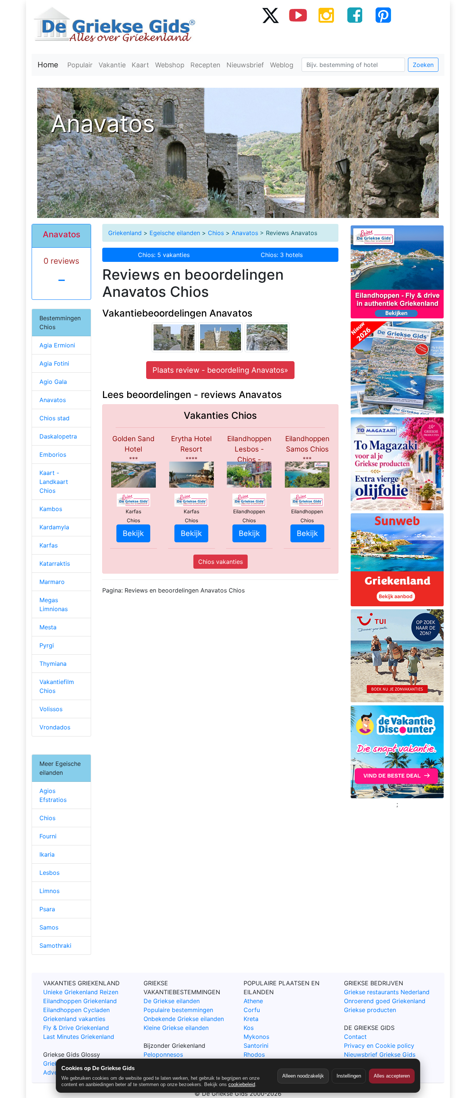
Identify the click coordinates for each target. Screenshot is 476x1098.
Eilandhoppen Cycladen (76, 1010)
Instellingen (349, 1076)
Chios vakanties (220, 561)
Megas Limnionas (53, 604)
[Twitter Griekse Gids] (270, 15)
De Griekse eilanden (172, 1001)
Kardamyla (54, 527)
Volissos (50, 709)
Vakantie (112, 65)
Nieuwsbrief (245, 65)
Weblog (281, 65)
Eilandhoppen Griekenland (80, 1001)
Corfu (252, 1010)
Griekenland (125, 233)
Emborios (52, 454)
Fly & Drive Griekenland (76, 1027)
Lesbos (49, 872)
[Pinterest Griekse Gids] (383, 15)
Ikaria (47, 854)
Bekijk (133, 533)
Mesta (48, 627)
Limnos (49, 891)
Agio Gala (53, 381)
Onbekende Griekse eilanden (184, 1018)
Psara (47, 909)
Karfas (48, 545)
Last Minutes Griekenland (78, 1036)
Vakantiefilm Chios (56, 686)
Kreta (251, 1018)
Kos (249, 1027)
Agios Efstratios (53, 795)
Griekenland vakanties (74, 1018)
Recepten (205, 65)
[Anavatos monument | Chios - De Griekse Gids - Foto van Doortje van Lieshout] (220, 337)
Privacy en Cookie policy (379, 1045)
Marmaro (52, 581)
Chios (216, 233)
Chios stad (54, 418)
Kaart (140, 65)
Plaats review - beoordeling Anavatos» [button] (220, 370)
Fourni (48, 836)
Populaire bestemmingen (178, 1010)
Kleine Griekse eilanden (176, 1027)
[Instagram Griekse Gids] (326, 15)
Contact (355, 1036)
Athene (253, 1001)
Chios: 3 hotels (282, 255)
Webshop (169, 65)
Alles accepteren (392, 1076)
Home (48, 64)
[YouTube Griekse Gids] (298, 15)
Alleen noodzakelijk (303, 1076)
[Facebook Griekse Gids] (354, 15)
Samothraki (55, 945)
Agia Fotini (54, 363)
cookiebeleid (241, 1084)
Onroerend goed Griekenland (384, 1001)
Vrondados (54, 727)
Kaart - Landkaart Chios (53, 481)
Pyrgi (46, 645)
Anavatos (245, 233)
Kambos (50, 509)
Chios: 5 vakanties (164, 255)
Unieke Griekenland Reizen (80, 992)
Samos (48, 927)
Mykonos (256, 1036)
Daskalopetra (58, 436)
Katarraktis (54, 563)
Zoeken (423, 64)
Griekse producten (370, 1010)
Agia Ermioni (57, 345)
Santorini (256, 1045)
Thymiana (53, 663)
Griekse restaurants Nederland (387, 992)
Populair (80, 65)
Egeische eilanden (174, 233)
